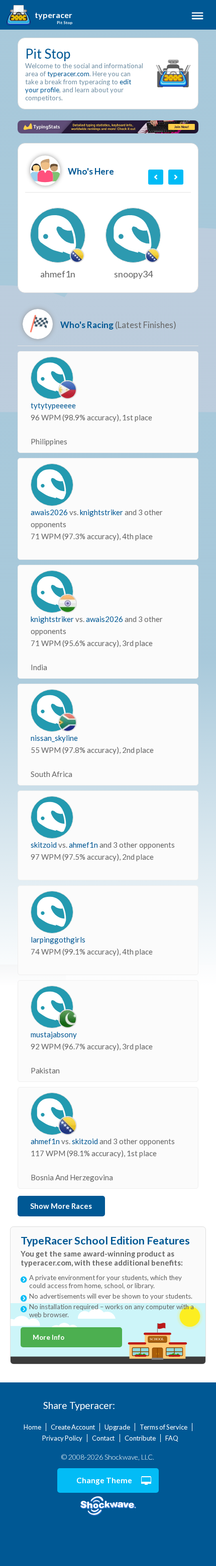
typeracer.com (68, 74)
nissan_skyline (54, 737)
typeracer (53, 15)
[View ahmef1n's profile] (52, 1113)
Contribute (140, 1438)
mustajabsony (54, 1034)
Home (32, 1427)
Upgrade (117, 1427)
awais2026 (50, 512)
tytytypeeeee (53, 405)
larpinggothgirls (58, 939)
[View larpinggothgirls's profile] (52, 912)
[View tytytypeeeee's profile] (52, 378)
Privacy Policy (62, 1438)
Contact (103, 1438)
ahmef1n (84, 844)
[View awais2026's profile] (52, 484)
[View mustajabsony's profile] (52, 1007)
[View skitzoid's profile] (52, 817)
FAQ (171, 1438)
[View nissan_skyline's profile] (52, 710)
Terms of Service (163, 1427)
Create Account (73, 1427)
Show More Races (61, 1206)
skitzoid (44, 844)
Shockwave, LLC (108, 1506)
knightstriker (102, 512)
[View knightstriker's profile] (52, 591)
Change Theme (104, 1480)
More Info (48, 1337)
